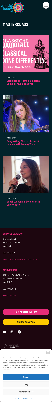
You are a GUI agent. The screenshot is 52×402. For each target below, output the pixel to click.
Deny (26, 384)
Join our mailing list (26, 312)
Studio (29, 259)
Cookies (17, 398)
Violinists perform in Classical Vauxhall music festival (23, 82)
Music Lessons (9, 259)
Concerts (21, 259)
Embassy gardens (13, 233)
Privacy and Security (29, 398)
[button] (48, 352)
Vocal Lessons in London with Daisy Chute (23, 203)
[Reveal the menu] (46, 5)
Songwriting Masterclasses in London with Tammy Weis (23, 142)
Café (35, 259)
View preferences (26, 391)
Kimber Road (10, 269)
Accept (26, 377)
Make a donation (26, 322)
